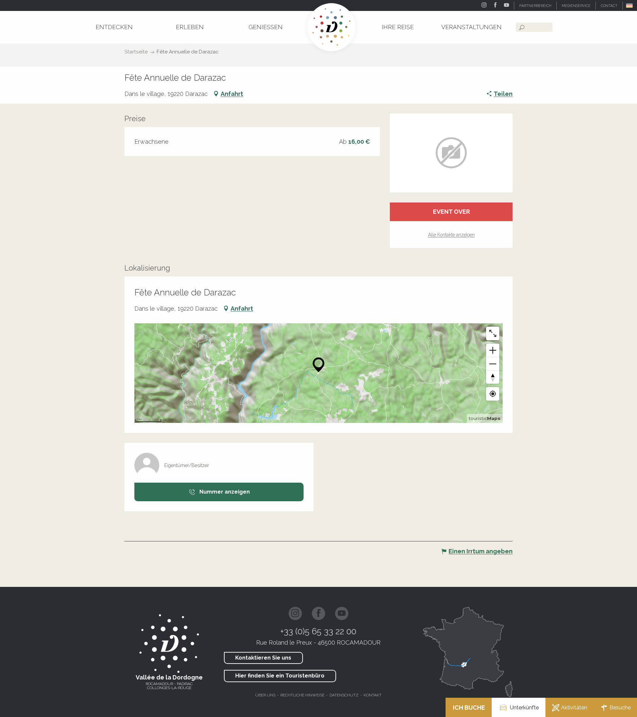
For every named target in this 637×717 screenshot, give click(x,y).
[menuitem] (114, 27)
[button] (630, 5)
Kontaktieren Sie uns (263, 658)
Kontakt (373, 695)
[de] (630, 5)
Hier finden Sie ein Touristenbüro (279, 676)
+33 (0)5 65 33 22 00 (318, 631)
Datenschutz (344, 695)
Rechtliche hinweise (302, 695)
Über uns (265, 695)
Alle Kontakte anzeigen (451, 234)
